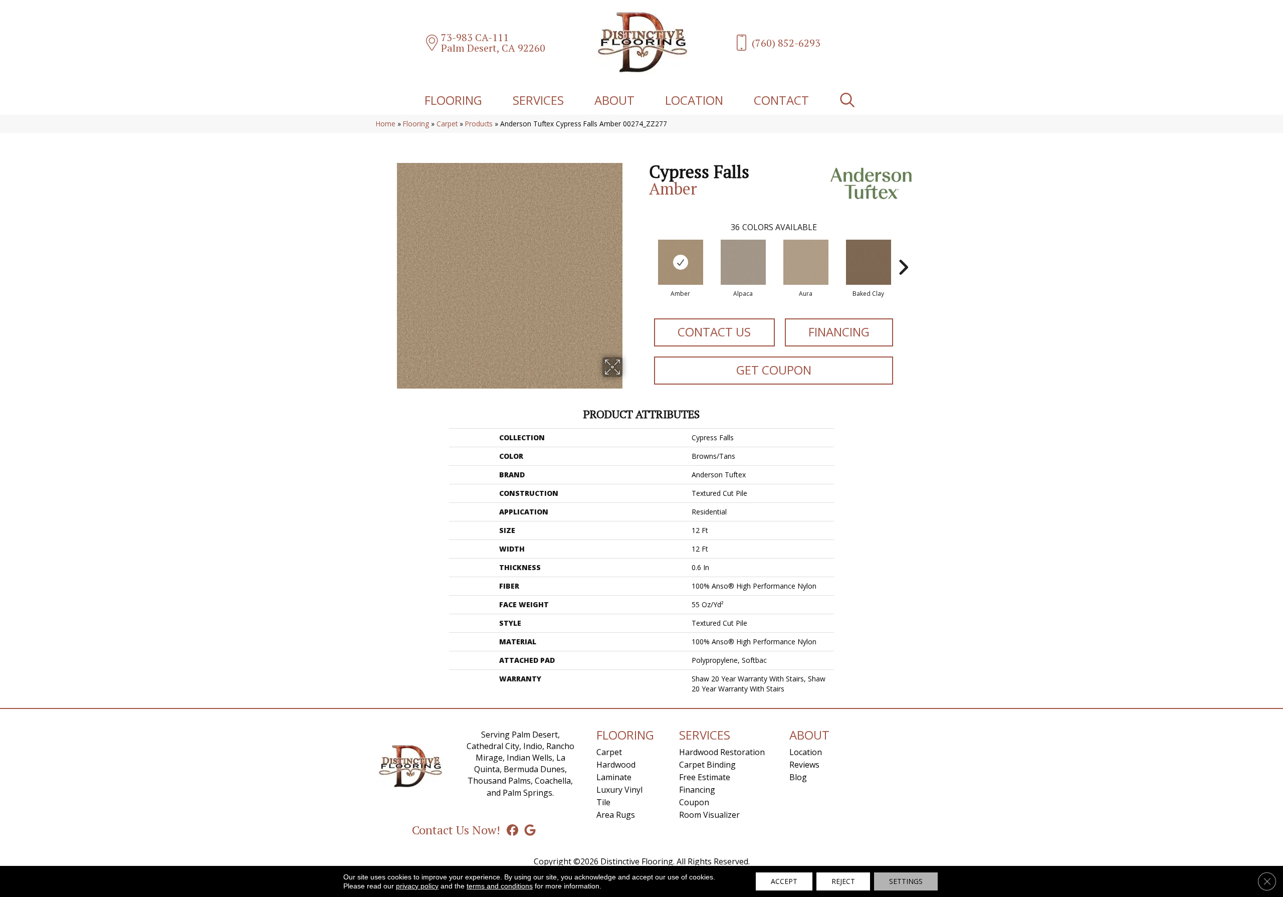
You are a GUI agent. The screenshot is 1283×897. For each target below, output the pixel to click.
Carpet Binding (707, 764)
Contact (781, 100)
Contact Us (714, 331)
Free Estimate (704, 777)
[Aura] (806, 262)
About (614, 100)
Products (479, 123)
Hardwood (615, 764)
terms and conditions (500, 886)
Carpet (447, 123)
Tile (603, 802)
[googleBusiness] (530, 830)
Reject (843, 881)
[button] (849, 100)
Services (538, 100)
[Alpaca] (743, 262)
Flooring (453, 100)
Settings (906, 881)
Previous (644, 252)
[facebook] (512, 830)
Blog (798, 777)
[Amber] (681, 262)
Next (903, 252)
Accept (784, 881)
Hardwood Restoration (722, 752)
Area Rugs (615, 814)
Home (385, 123)
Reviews (804, 764)
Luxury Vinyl (619, 789)
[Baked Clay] (868, 262)
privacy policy (417, 886)
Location (694, 100)
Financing (839, 331)
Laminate (613, 777)
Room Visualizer (709, 814)
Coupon (694, 802)
